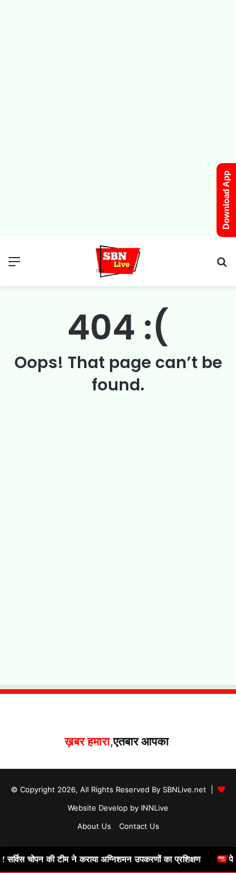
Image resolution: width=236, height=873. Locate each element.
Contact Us (139, 826)
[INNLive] (117, 261)
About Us (94, 826)
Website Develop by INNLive (118, 807)
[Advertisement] (118, 118)
